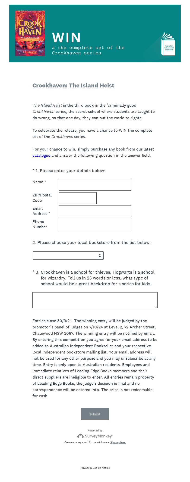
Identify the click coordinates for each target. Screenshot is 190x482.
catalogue (41, 155)
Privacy (84, 468)
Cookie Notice (101, 468)
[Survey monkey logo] (95, 436)
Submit (95, 414)
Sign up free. (118, 442)
